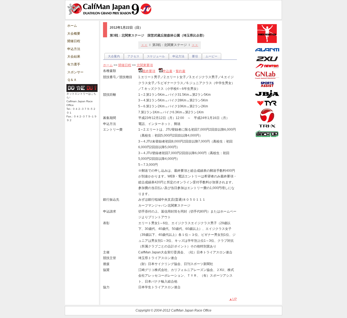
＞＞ (195, 45)
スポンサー (75, 72)
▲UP (233, 299)
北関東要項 (145, 65)
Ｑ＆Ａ (72, 80)
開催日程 (73, 41)
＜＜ (144, 45)
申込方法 (73, 49)
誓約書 (180, 71)
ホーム (72, 26)
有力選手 (73, 64)
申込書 (167, 71)
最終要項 (148, 71)
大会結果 (73, 56)
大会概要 (73, 33)
